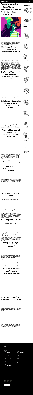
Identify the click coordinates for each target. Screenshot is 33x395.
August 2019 (26, 120)
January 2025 (26, 48)
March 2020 (25, 112)
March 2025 (25, 46)
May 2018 (25, 136)
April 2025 (25, 45)
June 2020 (25, 109)
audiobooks (2, 329)
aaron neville (4, 328)
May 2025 (25, 44)
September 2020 (26, 105)
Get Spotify (7, 385)
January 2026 (26, 35)
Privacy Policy (11, 390)
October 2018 (26, 131)
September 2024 (26, 53)
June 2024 (25, 56)
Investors (5, 374)
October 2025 (26, 38)
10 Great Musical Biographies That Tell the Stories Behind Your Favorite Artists (11, 10)
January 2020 (26, 114)
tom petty (14, 340)
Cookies (14, 390)
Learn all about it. (16, 326)
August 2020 (26, 106)
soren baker (6, 338)
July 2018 (25, 134)
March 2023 (25, 72)
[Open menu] (31, 1)
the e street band (15, 339)
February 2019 (26, 126)
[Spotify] (4, 1)
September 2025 (26, 39)
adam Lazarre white (12, 328)
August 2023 (26, 67)
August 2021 (25, 93)
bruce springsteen (12, 330)
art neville (16, 328)
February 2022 (26, 87)
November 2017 (26, 138)
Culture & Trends (26, 143)
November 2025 (26, 37)
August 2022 (26, 80)
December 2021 (26, 89)
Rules (24, 146)
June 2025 (25, 43)
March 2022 (25, 86)
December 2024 (26, 49)
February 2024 (26, 60)
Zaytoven (5, 341)
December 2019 (26, 115)
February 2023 (26, 73)
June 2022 (25, 82)
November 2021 (26, 90)
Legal (4, 390)
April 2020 (25, 111)
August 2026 (26, 27)
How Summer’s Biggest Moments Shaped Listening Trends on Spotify (28, 20)
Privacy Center (7, 390)
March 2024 (25, 59)
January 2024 (26, 61)
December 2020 (26, 102)
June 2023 (25, 69)
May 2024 (25, 57)
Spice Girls (9, 338)
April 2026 (25, 32)
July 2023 (25, 68)
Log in (24, 149)
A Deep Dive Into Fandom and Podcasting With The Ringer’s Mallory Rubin (28, 12)
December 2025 (26, 36)
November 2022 (26, 77)
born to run (7, 330)
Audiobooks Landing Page (9, 329)
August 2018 (26, 133)
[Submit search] (31, 3)
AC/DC (7, 328)
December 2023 (26, 62)
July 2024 (25, 55)
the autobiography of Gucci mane (7, 339)
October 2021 (26, 91)
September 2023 (26, 66)
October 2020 (26, 104)
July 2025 (25, 42)
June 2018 (25, 135)
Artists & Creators (26, 141)
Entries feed (25, 150)
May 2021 (25, 97)
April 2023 (25, 71)
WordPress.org (26, 152)
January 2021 (26, 101)
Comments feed (26, 151)
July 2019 (25, 121)
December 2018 (26, 128)
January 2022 (26, 88)
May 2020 (25, 110)
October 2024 (26, 51)
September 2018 (26, 132)
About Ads (17, 390)
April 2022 (25, 84)
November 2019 (26, 116)
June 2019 (25, 122)
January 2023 (26, 75)
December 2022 (26, 76)
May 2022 (25, 83)
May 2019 (25, 123)
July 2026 (25, 28)
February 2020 (26, 113)
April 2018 (25, 137)
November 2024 (26, 50)
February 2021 (26, 100)
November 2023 (26, 64)
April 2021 (25, 98)
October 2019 (26, 117)
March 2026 (25, 33)
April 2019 (25, 124)
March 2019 (25, 125)
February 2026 (26, 34)
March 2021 (25, 99)
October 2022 (26, 78)
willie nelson (18, 340)
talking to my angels (15, 338)
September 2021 (26, 92)
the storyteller (6, 340)
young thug (2, 341)
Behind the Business (27, 142)
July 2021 (25, 94)
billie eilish (14, 329)
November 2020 (26, 103)
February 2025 (26, 47)
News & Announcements (27, 145)
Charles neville (17, 330)
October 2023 (26, 65)
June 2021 (25, 95)
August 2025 (26, 40)
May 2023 (25, 70)
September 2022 (26, 79)
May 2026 (25, 31)
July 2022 (25, 81)
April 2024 (25, 58)
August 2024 (26, 54)
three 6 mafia (11, 340)
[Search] (29, 1)
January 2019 (26, 127)
